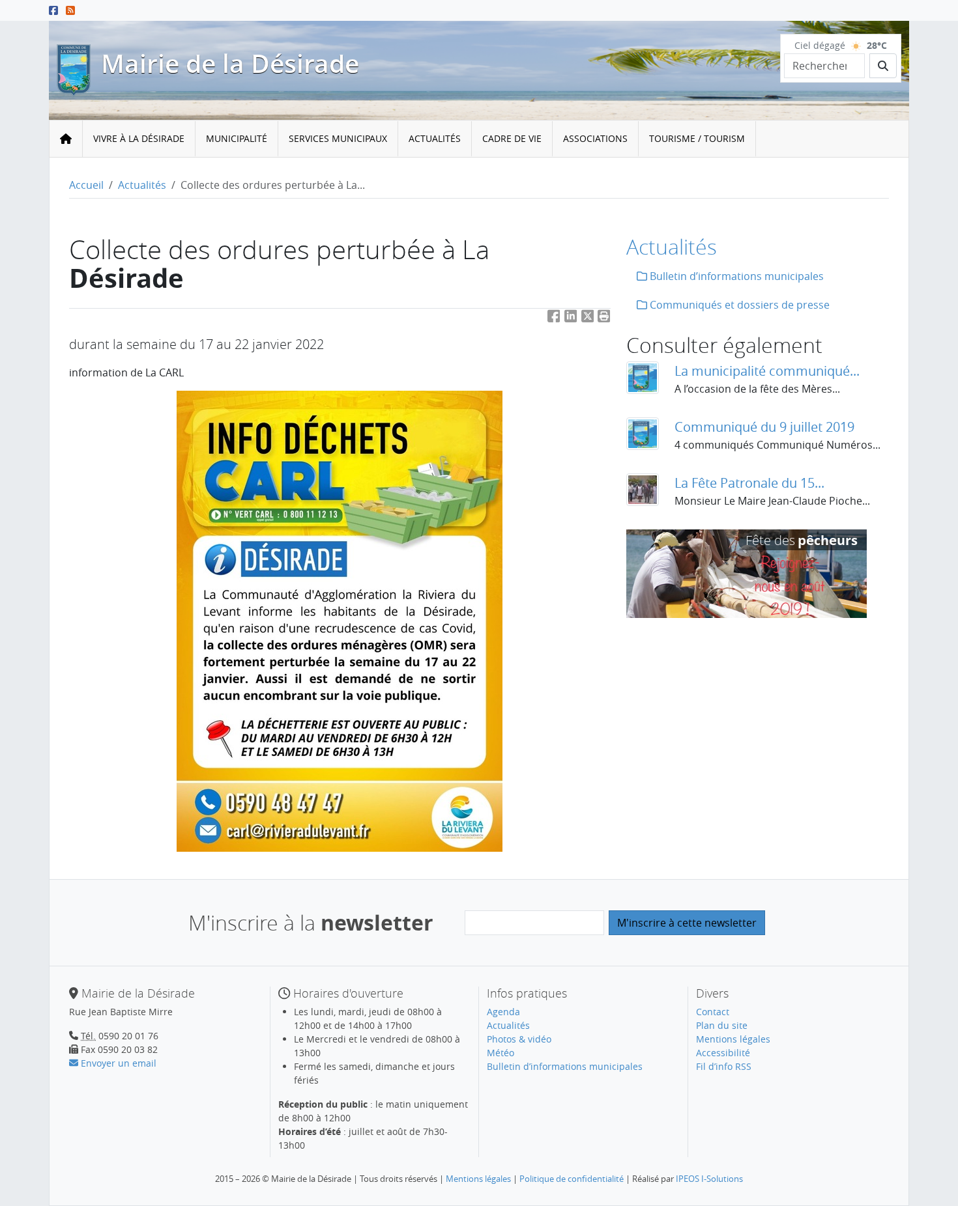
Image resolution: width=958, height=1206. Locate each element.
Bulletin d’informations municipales (735, 276)
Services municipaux (338, 138)
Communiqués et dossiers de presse (738, 305)
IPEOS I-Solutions (709, 1179)
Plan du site (722, 1025)
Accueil (86, 185)
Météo (500, 1052)
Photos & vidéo (519, 1039)
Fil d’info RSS (723, 1066)
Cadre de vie (512, 138)
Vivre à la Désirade (138, 138)
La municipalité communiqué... (767, 371)
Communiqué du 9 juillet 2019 (764, 427)
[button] (604, 319)
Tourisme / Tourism (697, 138)
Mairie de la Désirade (230, 63)
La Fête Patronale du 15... (749, 483)
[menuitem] (139, 139)
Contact (712, 1011)
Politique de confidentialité (571, 1179)
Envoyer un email (117, 1063)
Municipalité (236, 138)
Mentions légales (733, 1039)
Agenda (503, 1011)
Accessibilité (723, 1052)
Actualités (435, 138)
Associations (595, 138)
